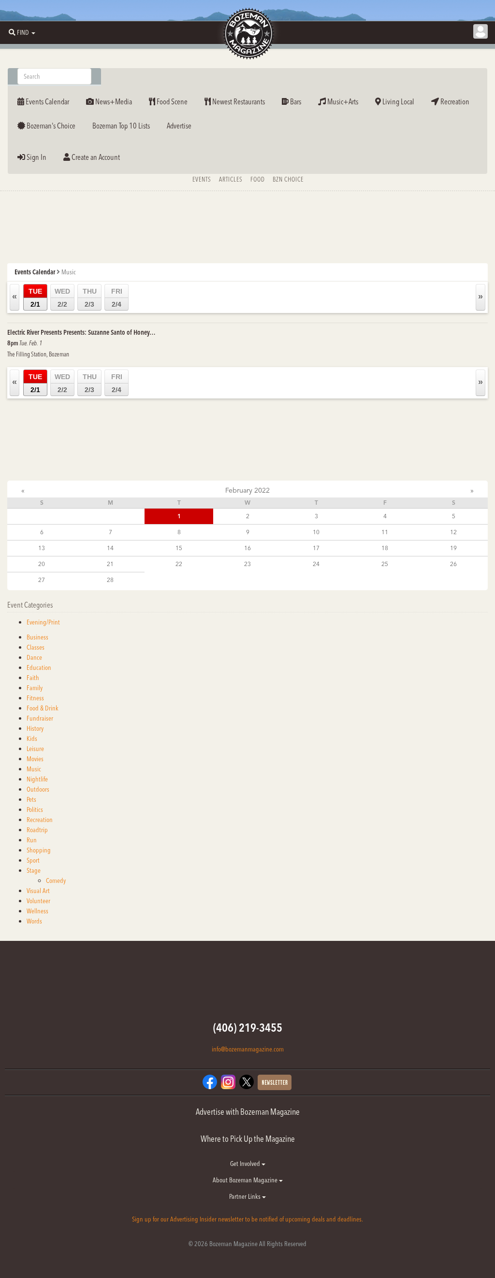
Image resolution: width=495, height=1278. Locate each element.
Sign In (35, 157)
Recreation (454, 101)
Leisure (35, 748)
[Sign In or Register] (480, 31)
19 (453, 548)
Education (39, 667)
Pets (31, 799)
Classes (35, 647)
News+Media (113, 101)
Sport (33, 860)
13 (41, 548)
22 (178, 564)
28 (110, 579)
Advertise (179, 125)
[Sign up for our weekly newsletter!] (274, 1082)
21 (110, 564)
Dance (34, 657)
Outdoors (38, 789)
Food (257, 179)
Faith (33, 677)
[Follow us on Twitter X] (246, 1081)
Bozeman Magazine (247, 34)
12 (453, 532)
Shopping (39, 850)
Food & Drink (42, 708)
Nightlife (37, 779)
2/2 (62, 297)
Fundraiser (40, 718)
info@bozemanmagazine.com (248, 1049)
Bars (295, 101)
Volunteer (38, 900)
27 (41, 579)
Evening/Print (43, 622)
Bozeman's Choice (50, 125)
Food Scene (171, 101)
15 (178, 548)
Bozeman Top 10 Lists (121, 125)
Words (34, 921)
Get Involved (246, 1163)
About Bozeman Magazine (246, 1180)
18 (384, 548)
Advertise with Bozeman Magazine (248, 1111)
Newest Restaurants (238, 101)
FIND (22, 32)
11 (384, 532)
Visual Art (38, 890)
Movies (35, 758)
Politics (35, 809)
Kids (32, 738)
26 (453, 564)
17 (316, 548)
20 (41, 564)
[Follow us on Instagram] (228, 1081)
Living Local (397, 101)
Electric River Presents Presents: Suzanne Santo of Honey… (81, 332)
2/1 (35, 297)
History (35, 728)
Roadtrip (37, 829)
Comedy (56, 880)
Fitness (35, 698)
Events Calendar (46, 101)
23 (247, 564)
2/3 (90, 297)
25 (384, 564)
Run (32, 840)
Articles (231, 179)
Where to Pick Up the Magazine (248, 1138)
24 (316, 564)
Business (37, 637)
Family (35, 687)
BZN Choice (288, 179)
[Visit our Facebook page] (210, 1081)
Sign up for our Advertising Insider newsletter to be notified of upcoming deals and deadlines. (247, 1219)
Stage (34, 870)
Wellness (37, 911)
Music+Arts (342, 101)
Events (201, 179)
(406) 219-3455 (247, 1028)
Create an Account (95, 157)
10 (316, 532)
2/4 (116, 297)
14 (110, 548)
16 (247, 548)
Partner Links (245, 1196)
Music (34, 769)
